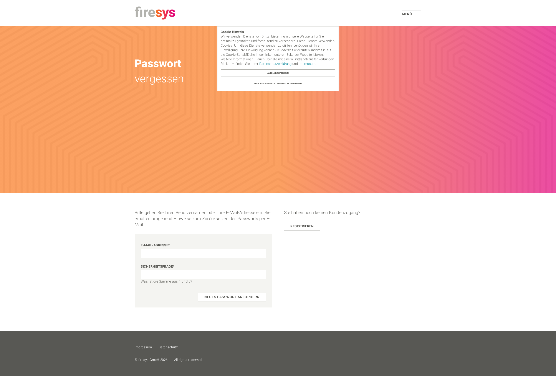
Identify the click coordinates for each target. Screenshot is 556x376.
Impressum (307, 63)
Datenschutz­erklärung (275, 63)
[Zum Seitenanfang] (551, 371)
